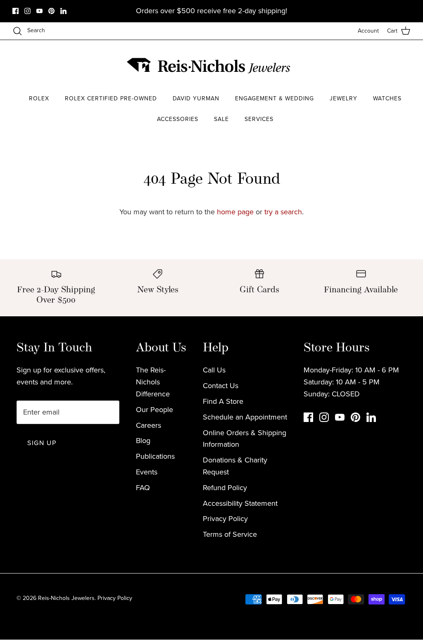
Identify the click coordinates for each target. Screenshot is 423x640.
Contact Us (220, 385)
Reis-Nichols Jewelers (66, 598)
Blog (143, 440)
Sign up (41, 443)
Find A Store (223, 401)
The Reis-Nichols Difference (153, 382)
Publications (155, 456)
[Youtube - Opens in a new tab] (39, 11)
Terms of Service (230, 534)
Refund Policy (225, 487)
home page (235, 211)
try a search (283, 211)
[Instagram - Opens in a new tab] (27, 11)
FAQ (143, 487)
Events (146, 472)
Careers (148, 425)
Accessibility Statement (240, 503)
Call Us (214, 370)
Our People (154, 409)
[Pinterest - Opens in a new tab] (51, 11)
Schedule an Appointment (245, 417)
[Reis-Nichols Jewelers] (209, 66)
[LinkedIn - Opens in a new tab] (63, 11)
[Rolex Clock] (380, 66)
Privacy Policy (225, 518)
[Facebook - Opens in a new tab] (15, 11)
